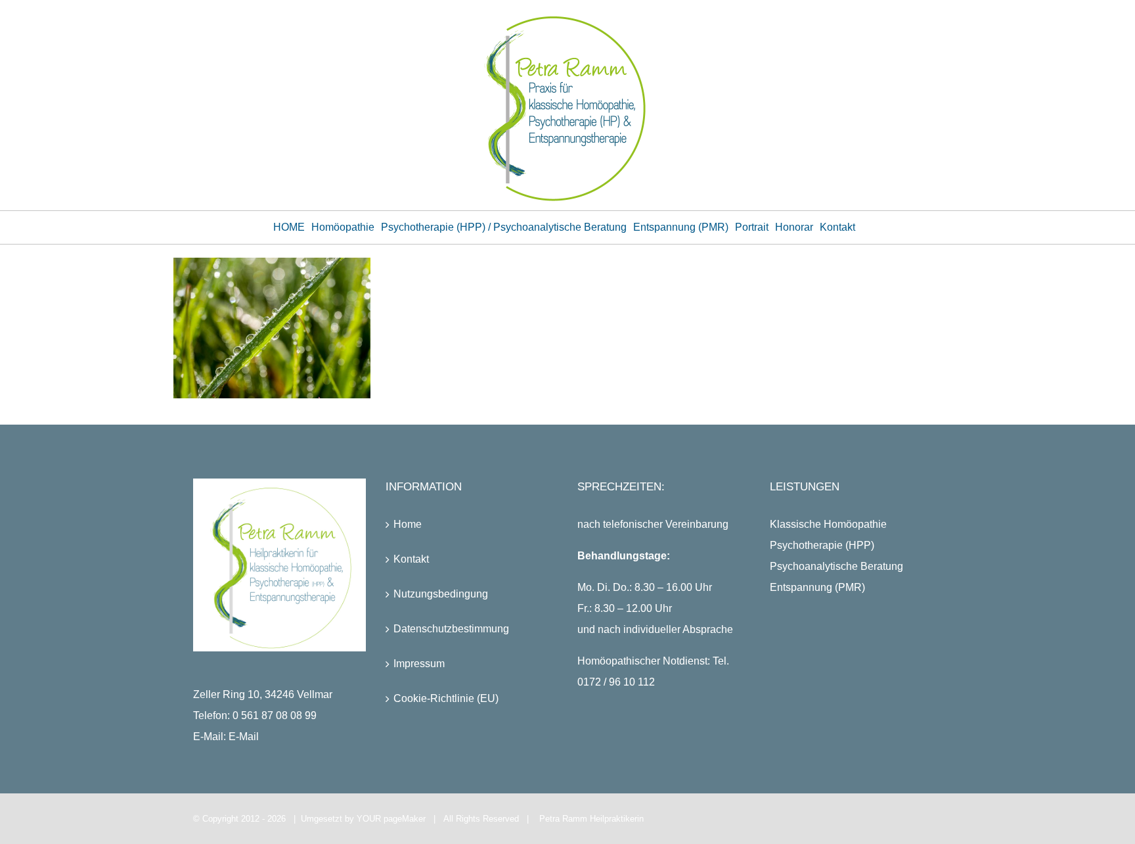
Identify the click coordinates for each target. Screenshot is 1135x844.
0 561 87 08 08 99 (275, 715)
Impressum (419, 663)
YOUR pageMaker (391, 819)
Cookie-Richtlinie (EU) (446, 698)
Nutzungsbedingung (440, 593)
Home (407, 524)
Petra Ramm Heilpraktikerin (591, 819)
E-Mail (244, 736)
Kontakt (411, 559)
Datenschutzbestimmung (451, 628)
